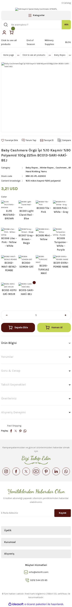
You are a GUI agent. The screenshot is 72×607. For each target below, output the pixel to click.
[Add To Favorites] (9, 140)
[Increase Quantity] (65, 315)
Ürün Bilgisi (9, 343)
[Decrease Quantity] (6, 315)
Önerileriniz (9, 398)
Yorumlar (7, 357)
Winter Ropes (47, 167)
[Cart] (11, 32)
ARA (66, 24)
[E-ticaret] (35, 604)
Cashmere (61, 167)
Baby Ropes (32, 167)
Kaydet (62, 513)
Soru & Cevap (10, 370)
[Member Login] (4, 32)
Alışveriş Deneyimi (13, 412)
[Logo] (36, 9)
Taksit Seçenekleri (13, 384)
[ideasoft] (16, 604)
